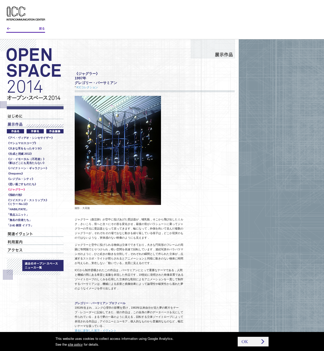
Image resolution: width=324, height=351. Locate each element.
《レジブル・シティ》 (21, 178)
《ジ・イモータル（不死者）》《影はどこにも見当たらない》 (26, 160)
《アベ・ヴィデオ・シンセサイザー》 (30, 137)
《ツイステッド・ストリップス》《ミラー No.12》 (28, 202)
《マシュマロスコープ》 (22, 143)
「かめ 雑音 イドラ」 (20, 225)
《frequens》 (15, 173)
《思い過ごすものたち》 (22, 184)
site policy (75, 344)
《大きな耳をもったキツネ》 (25, 148)
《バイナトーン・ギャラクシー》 (28, 168)
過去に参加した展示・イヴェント (95, 330)
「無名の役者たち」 (19, 219)
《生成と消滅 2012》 (20, 153)
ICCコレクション (87, 87)
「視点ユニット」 (18, 214)
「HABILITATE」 (18, 209)
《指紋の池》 (15, 194)
